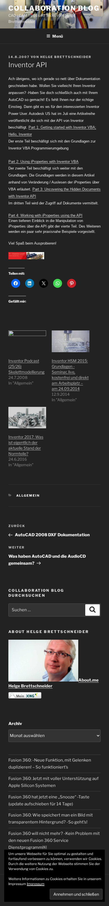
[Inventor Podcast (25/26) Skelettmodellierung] (27, 341)
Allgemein (28, 495)
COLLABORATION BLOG (53, 8)
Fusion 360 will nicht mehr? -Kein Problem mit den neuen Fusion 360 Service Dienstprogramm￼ (54, 840)
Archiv (15, 723)
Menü (57, 36)
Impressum (35, 884)
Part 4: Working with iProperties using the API (45, 215)
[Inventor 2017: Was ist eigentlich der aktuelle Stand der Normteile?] (27, 417)
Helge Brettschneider (65, 57)
